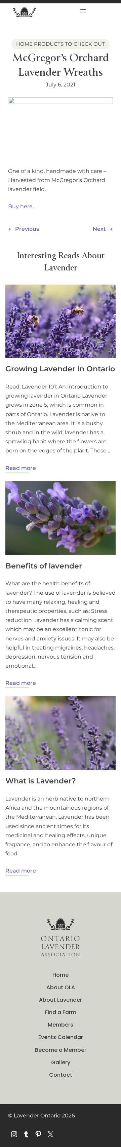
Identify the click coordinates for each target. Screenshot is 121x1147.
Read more (20, 469)
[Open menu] (83, 11)
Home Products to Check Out (60, 44)
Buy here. (21, 206)
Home (60, 975)
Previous (27, 229)
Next (99, 229)
